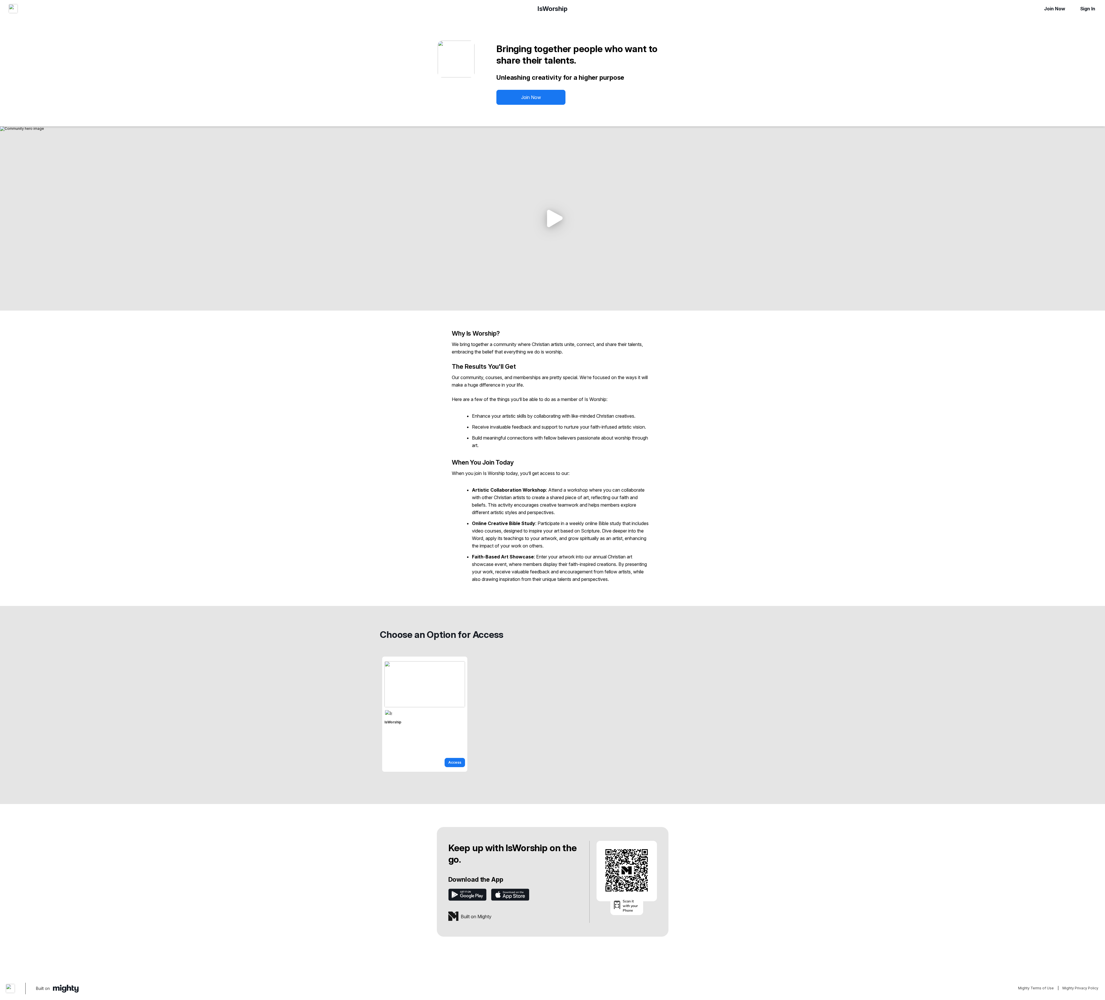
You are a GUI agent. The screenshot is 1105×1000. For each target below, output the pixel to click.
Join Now (1054, 9)
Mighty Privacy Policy (1080, 988)
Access (454, 762)
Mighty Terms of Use (1036, 988)
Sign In (1087, 9)
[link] (424, 714)
